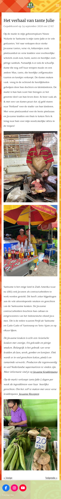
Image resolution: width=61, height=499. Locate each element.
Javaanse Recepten (29, 393)
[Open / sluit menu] (57, 5)
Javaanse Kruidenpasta (45, 371)
